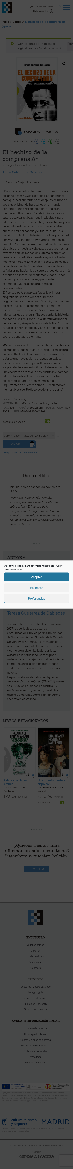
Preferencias (36, 598)
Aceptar (36, 577)
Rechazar (36, 587)
